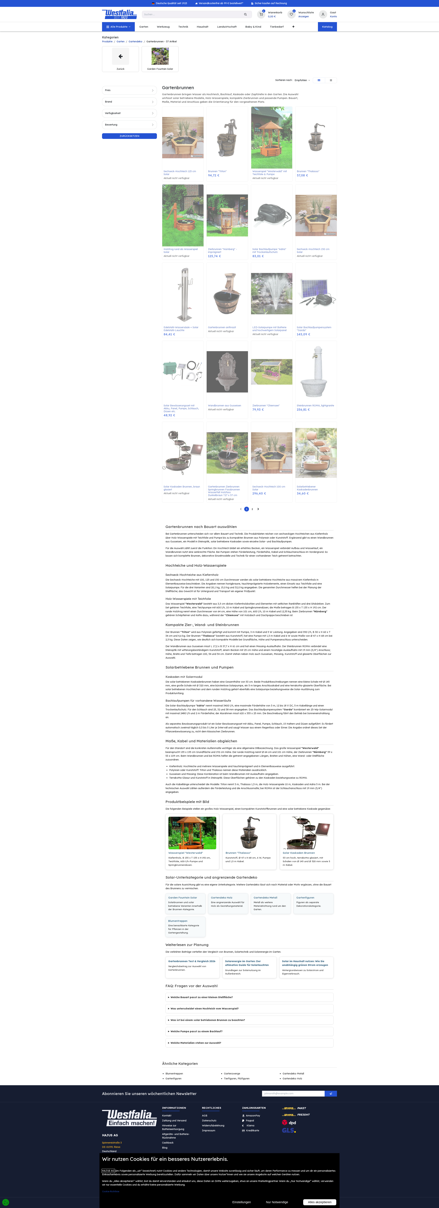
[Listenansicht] (331, 80)
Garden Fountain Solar (182, 897)
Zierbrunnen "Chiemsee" (266, 405)
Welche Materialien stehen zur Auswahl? (196, 1042)
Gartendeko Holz (221, 897)
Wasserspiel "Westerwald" (185, 852)
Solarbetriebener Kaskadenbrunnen (307, 488)
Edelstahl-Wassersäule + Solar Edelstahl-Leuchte (181, 329)
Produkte (107, 41)
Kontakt (166, 1115)
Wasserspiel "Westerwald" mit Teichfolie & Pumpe (270, 173)
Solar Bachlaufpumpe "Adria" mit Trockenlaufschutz (269, 251)
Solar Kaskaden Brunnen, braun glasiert (182, 488)
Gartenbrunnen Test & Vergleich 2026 (191, 961)
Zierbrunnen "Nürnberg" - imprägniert (223, 251)
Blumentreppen (177, 921)
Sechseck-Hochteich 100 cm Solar (269, 488)
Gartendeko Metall (265, 897)
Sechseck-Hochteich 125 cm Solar (180, 173)
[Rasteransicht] (319, 80)
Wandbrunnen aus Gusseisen (224, 405)
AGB (204, 1115)
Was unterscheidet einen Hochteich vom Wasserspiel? (205, 1008)
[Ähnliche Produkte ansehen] (201, 127)
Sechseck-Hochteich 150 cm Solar (313, 251)
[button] (302, 80)
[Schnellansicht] (201, 111)
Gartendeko (135, 41)
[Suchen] (245, 14)
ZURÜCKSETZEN (129, 136)
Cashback (168, 1142)
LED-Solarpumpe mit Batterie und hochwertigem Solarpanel (269, 329)
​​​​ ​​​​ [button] (331, 1094)
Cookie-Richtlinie (110, 1191)
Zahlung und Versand (174, 1120)
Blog (164, 1147)
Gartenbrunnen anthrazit (222, 327)
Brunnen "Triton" (217, 171)
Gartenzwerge (232, 1073)
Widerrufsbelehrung (213, 1125)
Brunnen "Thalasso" (308, 171)
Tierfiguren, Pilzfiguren (237, 1078)
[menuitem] (118, 27)
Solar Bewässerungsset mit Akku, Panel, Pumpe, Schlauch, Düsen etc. (182, 408)
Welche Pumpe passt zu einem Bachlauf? (197, 1031)
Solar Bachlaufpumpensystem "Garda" (314, 329)
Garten (120, 41)
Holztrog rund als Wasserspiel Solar (181, 251)
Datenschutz (209, 1120)
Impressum (208, 1130)
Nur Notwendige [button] (277, 1202)
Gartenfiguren (305, 897)
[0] (261, 14)
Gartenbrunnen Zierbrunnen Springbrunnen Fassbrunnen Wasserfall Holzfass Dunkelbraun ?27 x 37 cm (224, 491)
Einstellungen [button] (241, 1202)
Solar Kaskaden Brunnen (299, 852)
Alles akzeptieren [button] (319, 1202)
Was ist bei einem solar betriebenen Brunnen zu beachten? (208, 1020)
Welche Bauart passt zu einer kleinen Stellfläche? (202, 997)
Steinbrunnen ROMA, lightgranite (315, 405)
